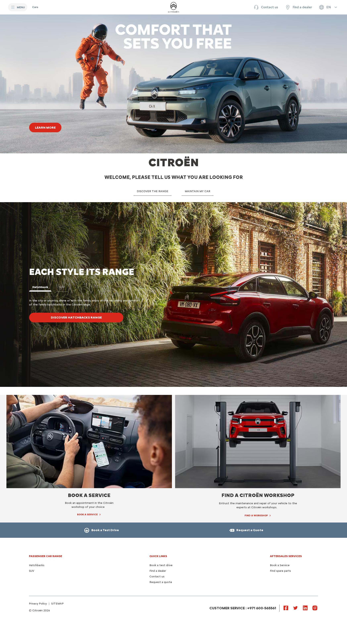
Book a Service (280, 565)
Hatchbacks (36, 565)
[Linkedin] (305, 608)
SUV (31, 571)
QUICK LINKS (158, 556)
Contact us (156, 576)
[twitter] (295, 608)
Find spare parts (280, 571)
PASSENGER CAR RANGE (45, 556)
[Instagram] (315, 608)
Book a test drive (160, 565)
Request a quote (160, 582)
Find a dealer (157, 571)
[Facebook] (286, 608)
